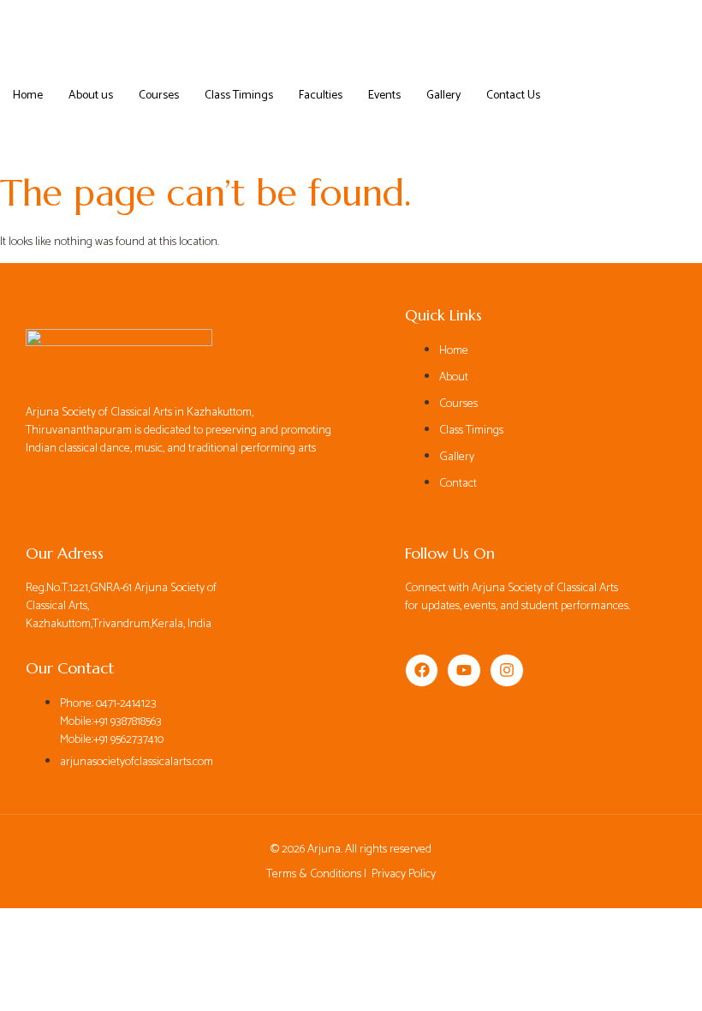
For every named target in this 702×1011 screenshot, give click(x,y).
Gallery (443, 95)
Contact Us (513, 95)
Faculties (320, 95)
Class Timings (239, 95)
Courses (159, 95)
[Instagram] (507, 671)
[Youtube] (464, 671)
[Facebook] (422, 671)
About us (90, 95)
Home (28, 95)
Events (384, 95)
